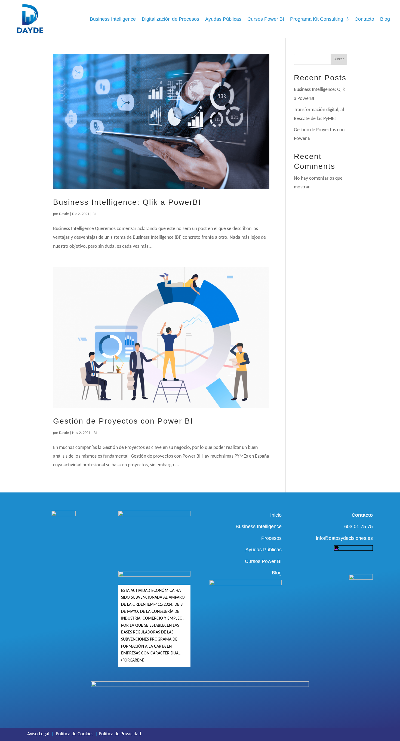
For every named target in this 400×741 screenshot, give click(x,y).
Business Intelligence (113, 19)
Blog (385, 19)
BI (94, 214)
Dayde (64, 214)
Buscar (339, 59)
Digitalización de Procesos (170, 19)
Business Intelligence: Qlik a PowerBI (127, 202)
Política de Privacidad (120, 734)
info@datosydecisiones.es (344, 538)
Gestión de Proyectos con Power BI (123, 421)
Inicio (276, 515)
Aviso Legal (38, 734)
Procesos (271, 538)
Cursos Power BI (265, 19)
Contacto (364, 19)
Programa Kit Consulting (316, 19)
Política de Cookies (74, 734)
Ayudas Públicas (223, 19)
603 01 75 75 (358, 526)
